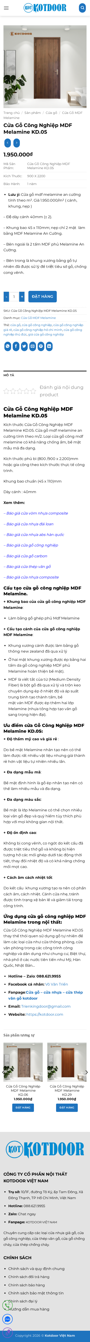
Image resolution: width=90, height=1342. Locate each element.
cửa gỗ (15, 325)
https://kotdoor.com (44, 1014)
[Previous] (3, 1081)
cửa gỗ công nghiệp (37, 325)
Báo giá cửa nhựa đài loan (29, 524)
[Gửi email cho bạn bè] (32, 346)
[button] (6, 8)
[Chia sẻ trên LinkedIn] (49, 346)
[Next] (86, 1081)
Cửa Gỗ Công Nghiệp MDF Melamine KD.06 (23, 1090)
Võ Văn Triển (57, 984)
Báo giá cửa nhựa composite (33, 577)
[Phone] (7, 1306)
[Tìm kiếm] (82, 8)
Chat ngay (27, 1214)
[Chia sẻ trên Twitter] (24, 346)
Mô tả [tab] (8, 375)
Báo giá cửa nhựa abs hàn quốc (35, 534)
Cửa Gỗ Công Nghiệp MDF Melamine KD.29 (67, 1090)
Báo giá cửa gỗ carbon (26, 556)
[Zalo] (7, 1320)
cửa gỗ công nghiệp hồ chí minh (37, 330)
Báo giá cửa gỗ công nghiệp (32, 545)
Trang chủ (11, 113)
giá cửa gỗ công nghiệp (46, 334)
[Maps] (7, 1334)
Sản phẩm (32, 113)
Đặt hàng (42, 296)
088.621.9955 (34, 1206)
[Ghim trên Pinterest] (41, 346)
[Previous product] (16, 143)
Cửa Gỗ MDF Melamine (38, 318)
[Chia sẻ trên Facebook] (16, 346)
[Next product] (7, 143)
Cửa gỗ (51, 113)
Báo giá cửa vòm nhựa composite (37, 513)
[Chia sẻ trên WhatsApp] (8, 346)
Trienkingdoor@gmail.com (46, 1006)
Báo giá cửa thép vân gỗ (28, 566)
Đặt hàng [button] (23, 1107)
